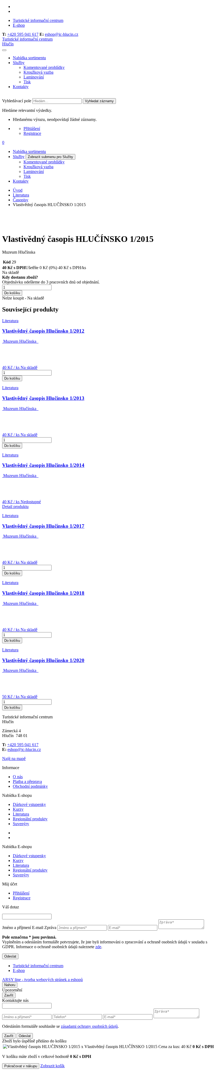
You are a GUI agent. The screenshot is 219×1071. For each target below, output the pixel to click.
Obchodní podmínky (30, 786)
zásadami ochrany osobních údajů (89, 1026)
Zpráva (50, 927)
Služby (19, 62)
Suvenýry (21, 823)
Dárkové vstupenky (29, 804)
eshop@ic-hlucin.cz (61, 34)
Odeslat (10, 956)
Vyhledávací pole (16, 101)
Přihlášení (32, 128)
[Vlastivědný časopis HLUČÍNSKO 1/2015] (22, 226)
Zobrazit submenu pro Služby (50, 157)
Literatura (21, 195)
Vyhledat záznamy (99, 101)
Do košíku (12, 293)
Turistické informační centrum (38, 20)
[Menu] (4, 50)
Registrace (32, 133)
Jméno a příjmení (16, 927)
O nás (18, 776)
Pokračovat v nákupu (20, 1066)
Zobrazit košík (52, 1066)
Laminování (34, 77)
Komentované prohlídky (44, 67)
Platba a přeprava (27, 781)
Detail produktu (15, 506)
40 (4, 267)
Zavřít (8, 995)
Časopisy (20, 200)
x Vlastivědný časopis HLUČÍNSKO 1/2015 (136, 1046)
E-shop (19, 25)
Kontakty (21, 86)
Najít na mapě (14, 758)
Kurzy (18, 809)
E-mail (37, 927)
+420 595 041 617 (22, 34)
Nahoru (9, 985)
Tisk (27, 82)
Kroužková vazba (38, 72)
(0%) (53, 267)
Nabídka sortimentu (29, 58)
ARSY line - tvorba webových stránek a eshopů (42, 979)
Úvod (17, 190)
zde (98, 946)
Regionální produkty (30, 819)
